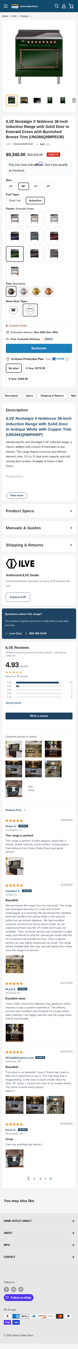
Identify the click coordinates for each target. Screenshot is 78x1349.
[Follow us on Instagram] (13, 1289)
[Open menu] (6, 6)
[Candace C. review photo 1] (14, 964)
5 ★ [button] (9, 682)
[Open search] (57, 6)
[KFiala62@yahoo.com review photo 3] (55, 1105)
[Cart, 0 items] (71, 6)
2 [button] (34, 1178)
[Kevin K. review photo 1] (14, 1158)
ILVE (14, 16)
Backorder (39, 348)
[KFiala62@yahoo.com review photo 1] (14, 1105)
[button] (45, 1178)
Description (11, 395)
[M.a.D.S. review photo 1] (14, 1033)
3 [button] (40, 1178)
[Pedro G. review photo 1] (14, 866)
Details (49, 339)
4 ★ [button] (9, 686)
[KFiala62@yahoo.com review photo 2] (35, 1105)
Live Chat (15, 633)
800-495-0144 (37, 633)
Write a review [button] (39, 715)
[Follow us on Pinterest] (20, 1289)
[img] (14, 820)
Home (5, 16)
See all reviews (13, 702)
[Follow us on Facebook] (6, 1289)
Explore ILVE (18, 597)
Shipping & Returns (52, 395)
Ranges (24, 16)
